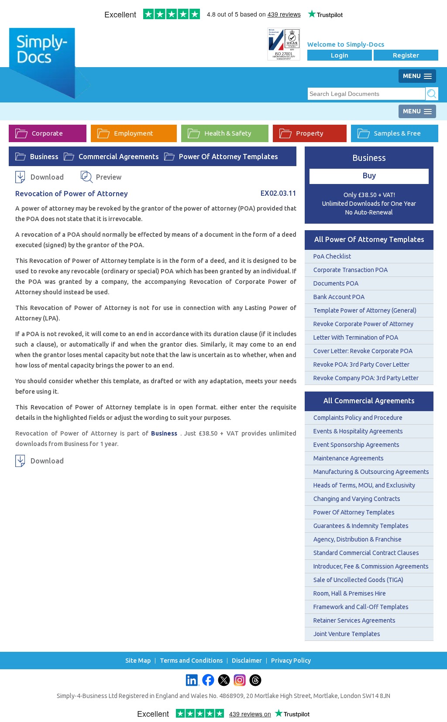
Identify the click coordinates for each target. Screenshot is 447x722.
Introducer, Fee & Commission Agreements (371, 566)
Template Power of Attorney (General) (364, 310)
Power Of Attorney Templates (228, 156)
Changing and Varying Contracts (356, 498)
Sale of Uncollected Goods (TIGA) (358, 579)
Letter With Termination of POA (355, 337)
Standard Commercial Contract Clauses (366, 552)
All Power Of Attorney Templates (369, 239)
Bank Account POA (338, 296)
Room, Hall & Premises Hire (349, 593)
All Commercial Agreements (369, 401)
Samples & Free (397, 133)
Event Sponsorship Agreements (356, 444)
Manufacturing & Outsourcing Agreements (371, 471)
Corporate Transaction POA (350, 269)
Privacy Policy (291, 661)
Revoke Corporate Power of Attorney (363, 323)
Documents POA (335, 283)
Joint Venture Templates (346, 633)
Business (44, 156)
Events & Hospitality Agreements (358, 431)
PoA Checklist (332, 256)
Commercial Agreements (119, 156)
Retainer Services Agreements (354, 620)
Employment (133, 133)
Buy (369, 175)
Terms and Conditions (191, 661)
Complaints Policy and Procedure (357, 417)
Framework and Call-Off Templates (361, 606)
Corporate (47, 133)
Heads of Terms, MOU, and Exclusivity (364, 485)
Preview (108, 177)
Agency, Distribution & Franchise (357, 539)
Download (47, 177)
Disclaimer (247, 661)
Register (406, 55)
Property (309, 133)
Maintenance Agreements (348, 458)
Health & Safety (227, 133)
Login (339, 55)
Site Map (138, 661)
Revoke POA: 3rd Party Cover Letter (361, 364)
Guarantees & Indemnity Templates (361, 525)
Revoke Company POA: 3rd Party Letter (366, 378)
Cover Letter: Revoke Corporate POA (363, 350)
